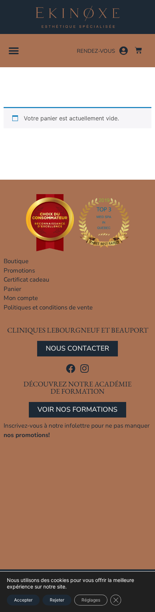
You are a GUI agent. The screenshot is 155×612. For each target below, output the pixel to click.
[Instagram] (84, 368)
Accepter (23, 600)
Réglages (90, 600)
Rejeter (57, 600)
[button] (13, 51)
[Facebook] (70, 368)
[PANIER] (138, 50)
